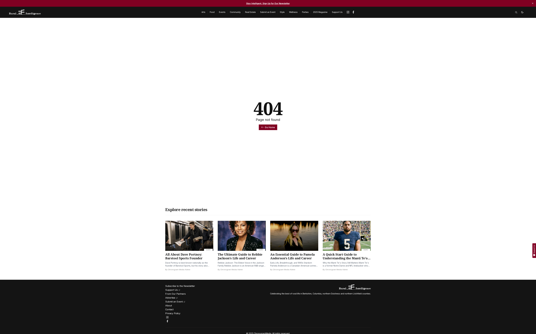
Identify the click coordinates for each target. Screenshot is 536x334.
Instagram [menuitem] (348, 12)
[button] (516, 12)
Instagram (167, 317)
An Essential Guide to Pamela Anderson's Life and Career (292, 256)
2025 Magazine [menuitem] (320, 12)
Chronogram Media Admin (179, 270)
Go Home (270, 127)
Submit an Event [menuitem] (267, 12)
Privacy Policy (172, 313)
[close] (532, 3)
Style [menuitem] (282, 12)
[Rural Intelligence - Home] (102, 12)
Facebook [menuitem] (353, 12)
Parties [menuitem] (305, 12)
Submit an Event (174, 301)
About (168, 305)
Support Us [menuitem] (337, 12)
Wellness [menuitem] (293, 12)
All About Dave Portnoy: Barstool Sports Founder (184, 256)
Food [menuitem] (212, 12)
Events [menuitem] (222, 12)
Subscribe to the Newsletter (180, 286)
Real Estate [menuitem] (250, 12)
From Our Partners (175, 293)
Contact (169, 309)
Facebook (167, 321)
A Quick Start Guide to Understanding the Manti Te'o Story (345, 258)
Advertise (170, 297)
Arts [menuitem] (203, 12)
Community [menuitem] (235, 12)
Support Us (171, 289)
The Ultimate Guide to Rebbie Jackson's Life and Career (240, 256)
